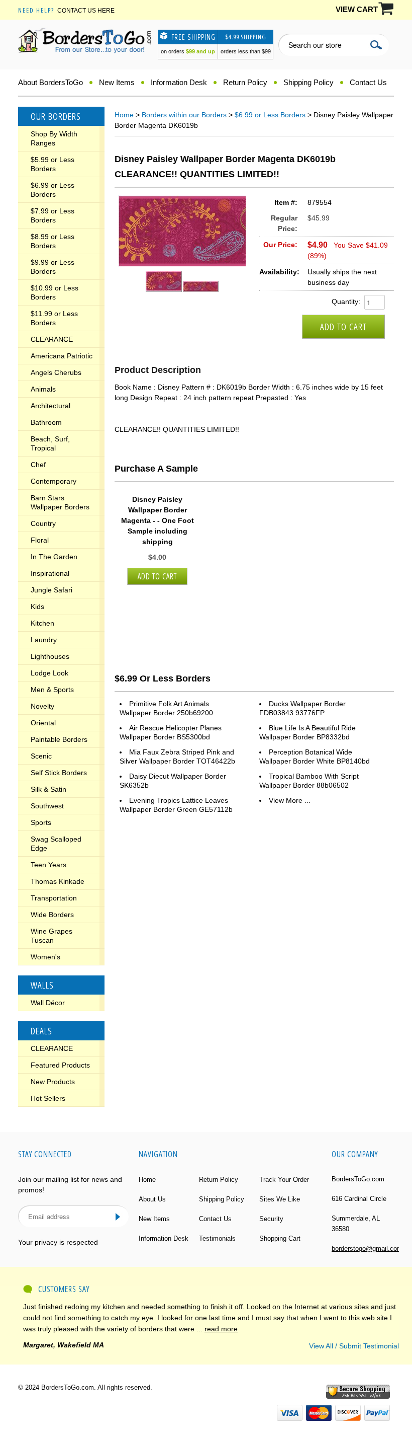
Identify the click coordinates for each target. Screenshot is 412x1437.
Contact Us (368, 82)
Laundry (44, 640)
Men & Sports (52, 690)
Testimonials (217, 1238)
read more (221, 1329)
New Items (117, 82)
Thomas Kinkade (57, 881)
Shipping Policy (308, 82)
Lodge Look (49, 673)
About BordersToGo (50, 82)
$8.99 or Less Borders (52, 241)
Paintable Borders (59, 739)
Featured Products (60, 1065)
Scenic (41, 756)
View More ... (290, 800)
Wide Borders (52, 915)
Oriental (43, 723)
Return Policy (245, 82)
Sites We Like (279, 1199)
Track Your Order (284, 1179)
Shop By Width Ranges (54, 138)
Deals (41, 1030)
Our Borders (56, 116)
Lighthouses (50, 656)
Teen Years (48, 865)
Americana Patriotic (61, 356)
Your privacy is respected (58, 1242)
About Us (152, 1199)
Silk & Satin (48, 789)
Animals (43, 389)
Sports (41, 822)
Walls (42, 985)
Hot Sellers (48, 1098)
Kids (37, 606)
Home (124, 115)
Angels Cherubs (56, 372)
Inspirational (50, 573)
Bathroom (46, 422)
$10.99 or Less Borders (54, 292)
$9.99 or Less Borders (52, 266)
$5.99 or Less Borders (52, 164)
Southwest (47, 806)
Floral (40, 540)
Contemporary (53, 481)
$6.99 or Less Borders (52, 189)
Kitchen (42, 623)
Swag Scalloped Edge (56, 843)
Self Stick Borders (59, 773)
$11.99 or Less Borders (54, 318)
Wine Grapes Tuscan (51, 935)
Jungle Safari (51, 590)
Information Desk (179, 82)
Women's (45, 957)
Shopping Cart (279, 1238)
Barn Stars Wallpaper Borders (60, 502)
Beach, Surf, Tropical (50, 443)
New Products (53, 1082)
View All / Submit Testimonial (354, 1346)
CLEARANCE (52, 339)
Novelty (42, 706)
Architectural (50, 406)
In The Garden (54, 557)
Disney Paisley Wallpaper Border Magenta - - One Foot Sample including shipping (157, 520)
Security (271, 1219)
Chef (38, 465)
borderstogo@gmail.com (367, 1248)
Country (43, 523)
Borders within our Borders (184, 115)
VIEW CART (357, 9)
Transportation (54, 898)
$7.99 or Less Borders (52, 215)
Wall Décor (48, 1003)
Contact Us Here (86, 10)
